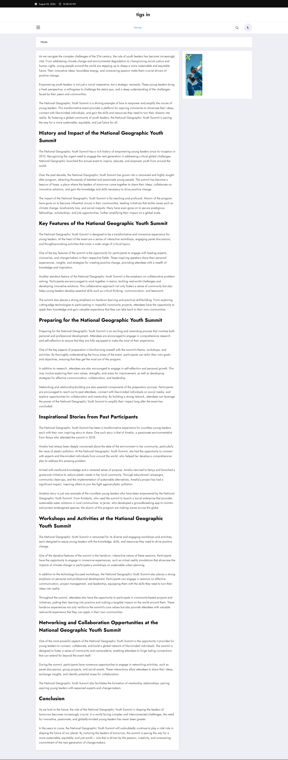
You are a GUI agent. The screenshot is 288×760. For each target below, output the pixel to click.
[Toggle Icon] (38, 27)
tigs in (143, 14)
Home (138, 27)
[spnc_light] (248, 27)
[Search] (237, 28)
